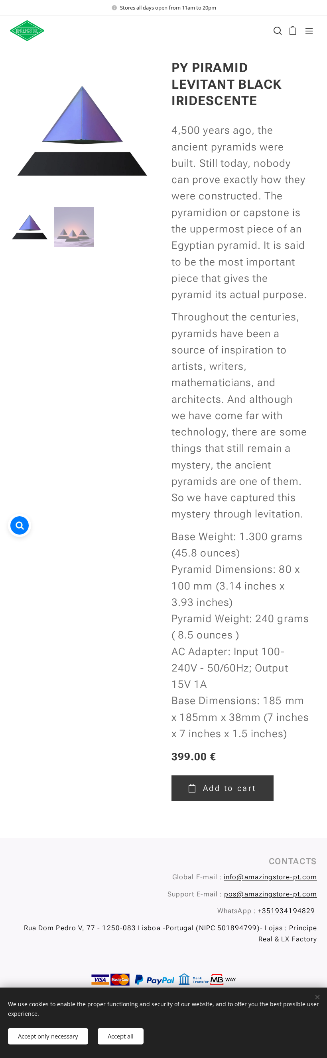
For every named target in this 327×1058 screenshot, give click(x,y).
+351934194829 (286, 911)
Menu (309, 31)
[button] (277, 31)
